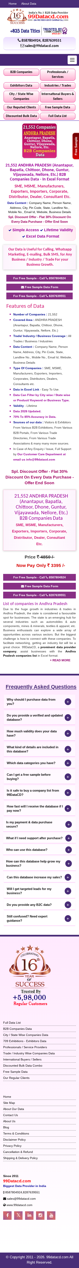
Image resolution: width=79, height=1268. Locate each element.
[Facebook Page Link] (7, 1215)
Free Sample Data (57, 107)
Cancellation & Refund (18, 1152)
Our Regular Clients (16, 1078)
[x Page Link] (18, 1215)
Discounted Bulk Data (21, 116)
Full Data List (57, 116)
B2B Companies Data (17, 1028)
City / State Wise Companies (21, 96)
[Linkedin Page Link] (29, 1215)
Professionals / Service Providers (25, 1047)
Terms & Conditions (16, 1133)
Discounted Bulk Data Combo (22, 1065)
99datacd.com (57, 1257)
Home (13, 3)
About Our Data (13, 1109)
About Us (9, 1121)
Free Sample (76, 146)
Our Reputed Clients (21, 107)
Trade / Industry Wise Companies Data (29, 1053)
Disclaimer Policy (14, 1139)
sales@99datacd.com (42, 46)
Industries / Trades (57, 85)
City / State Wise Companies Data (25, 1035)
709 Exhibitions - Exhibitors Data (24, 1041)
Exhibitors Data (21, 85)
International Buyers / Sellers (22, 1059)
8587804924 (30, 41)
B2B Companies (21, 72)
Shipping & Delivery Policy (20, 1158)
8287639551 (51, 41)
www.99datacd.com (19, 1205)
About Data (28, 3)
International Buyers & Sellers (58, 96)
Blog (6, 1127)
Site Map (9, 1102)
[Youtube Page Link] (51, 1215)
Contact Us (10, 1115)
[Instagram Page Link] (40, 1215)
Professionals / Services (57, 74)
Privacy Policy (12, 1145)
